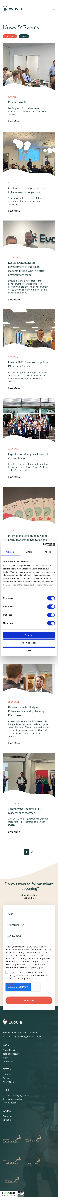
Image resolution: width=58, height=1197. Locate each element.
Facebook (8, 1116)
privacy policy (27, 588)
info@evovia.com (30, 1036)
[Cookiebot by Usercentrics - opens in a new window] (43, 544)
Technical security (11, 1053)
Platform (7, 1074)
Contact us (8, 1061)
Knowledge (8, 1081)
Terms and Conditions (13, 1099)
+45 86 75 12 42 (11, 1036)
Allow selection (29, 643)
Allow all (29, 635)
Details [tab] (29, 552)
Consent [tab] (10, 552)
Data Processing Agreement (16, 1095)
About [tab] (48, 552)
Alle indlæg (9, 36)
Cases (6, 1078)
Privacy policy (9, 1102)
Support (7, 1057)
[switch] (51, 606)
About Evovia (9, 1050)
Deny (29, 651)
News (24, 36)
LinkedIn (7, 1120)
